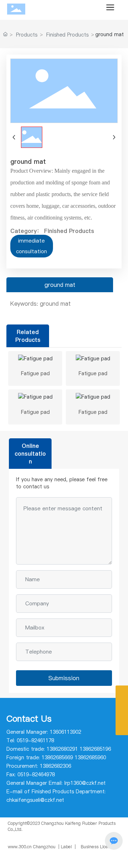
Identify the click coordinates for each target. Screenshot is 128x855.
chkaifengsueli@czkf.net (35, 800)
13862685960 (90, 757)
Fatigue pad (35, 373)
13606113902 (65, 731)
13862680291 (62, 749)
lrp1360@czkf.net (85, 783)
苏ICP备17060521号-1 (30, 835)
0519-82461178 (35, 740)
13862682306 (55, 766)
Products (26, 34)
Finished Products (67, 34)
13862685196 (95, 749)
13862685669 (57, 757)
